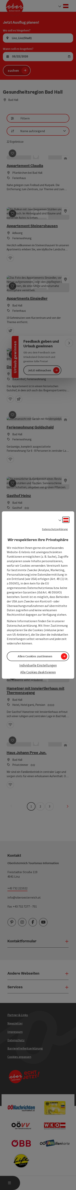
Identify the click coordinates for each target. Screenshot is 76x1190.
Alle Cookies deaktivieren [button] (38, 672)
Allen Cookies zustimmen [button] (35, 656)
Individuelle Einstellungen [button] (38, 665)
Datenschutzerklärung (55, 529)
